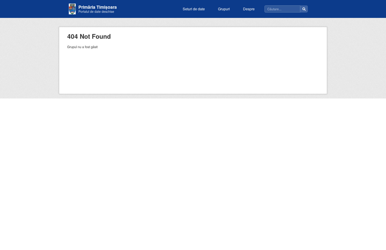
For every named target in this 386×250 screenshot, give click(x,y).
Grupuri (224, 8)
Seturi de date (194, 8)
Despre (249, 8)
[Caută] (304, 9)
